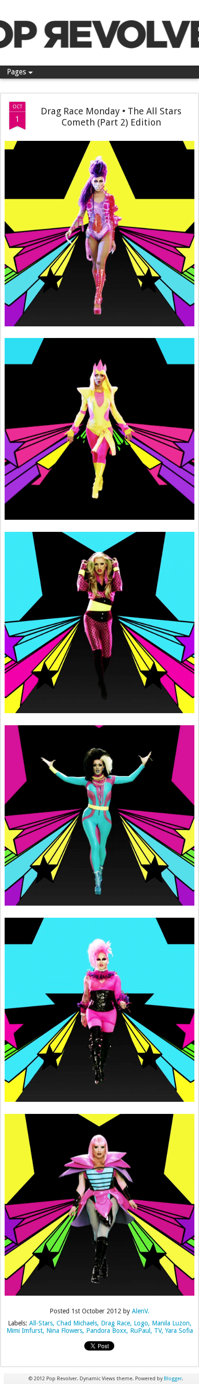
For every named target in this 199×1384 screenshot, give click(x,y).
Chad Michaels (76, 1323)
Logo (141, 1323)
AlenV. (140, 1311)
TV (158, 1330)
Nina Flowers (64, 1330)
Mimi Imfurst (24, 1330)
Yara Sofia (179, 1330)
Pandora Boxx (106, 1330)
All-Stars (41, 1323)
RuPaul (140, 1330)
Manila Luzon (171, 1323)
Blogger (173, 1379)
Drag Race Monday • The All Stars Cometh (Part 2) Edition (111, 117)
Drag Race (115, 1323)
